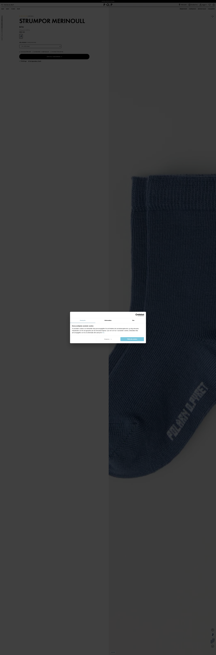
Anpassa (106, 339)
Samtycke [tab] (83, 320)
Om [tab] (133, 320)
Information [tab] (108, 320)
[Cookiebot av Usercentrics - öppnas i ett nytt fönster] (136, 315)
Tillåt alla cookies (132, 339)
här (103, 332)
